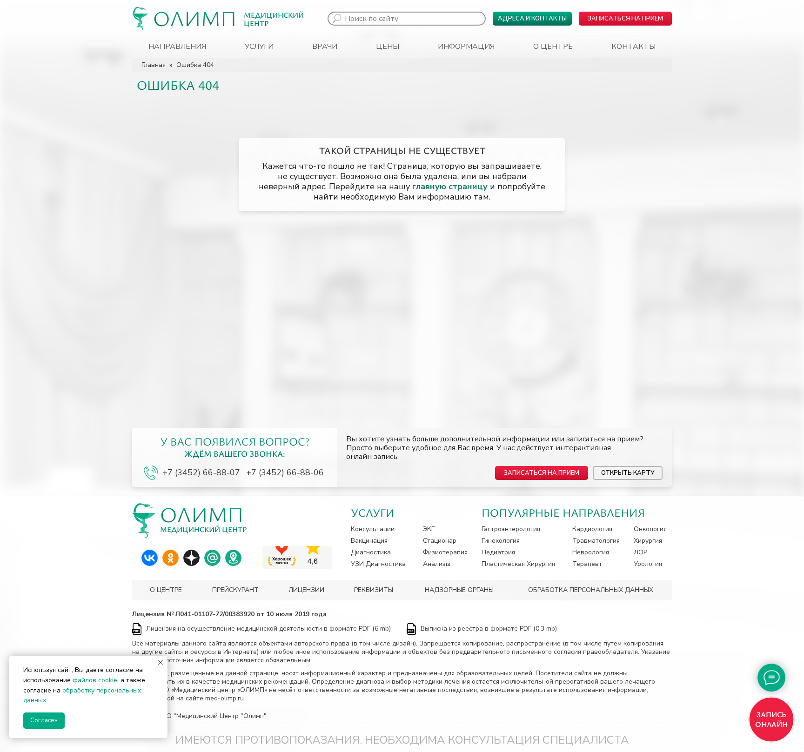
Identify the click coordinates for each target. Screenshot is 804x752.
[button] (625, 19)
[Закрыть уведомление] (160, 662)
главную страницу (450, 186)
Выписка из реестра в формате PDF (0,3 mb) (489, 628)
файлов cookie (95, 680)
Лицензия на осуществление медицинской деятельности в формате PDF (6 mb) (268, 628)
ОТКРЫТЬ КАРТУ (627, 473)
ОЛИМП (195, 18)
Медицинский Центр (274, 19)
